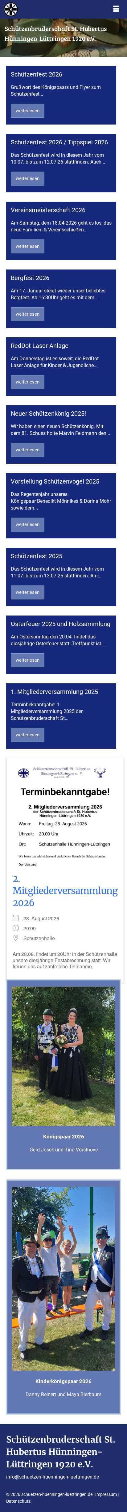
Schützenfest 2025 (36, 556)
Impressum (106, 1494)
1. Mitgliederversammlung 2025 (54, 691)
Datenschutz (18, 1501)
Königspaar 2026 (63, 1136)
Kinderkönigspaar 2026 (63, 1381)
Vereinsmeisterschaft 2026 (48, 210)
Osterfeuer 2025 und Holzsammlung (60, 624)
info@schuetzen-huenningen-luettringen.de (52, 1477)
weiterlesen (27, 110)
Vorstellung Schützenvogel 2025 (55, 481)
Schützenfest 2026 (36, 74)
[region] (63, 38)
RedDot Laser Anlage (39, 345)
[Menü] (116, 9)
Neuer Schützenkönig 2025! (48, 413)
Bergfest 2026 (30, 278)
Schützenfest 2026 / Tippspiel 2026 (59, 142)
